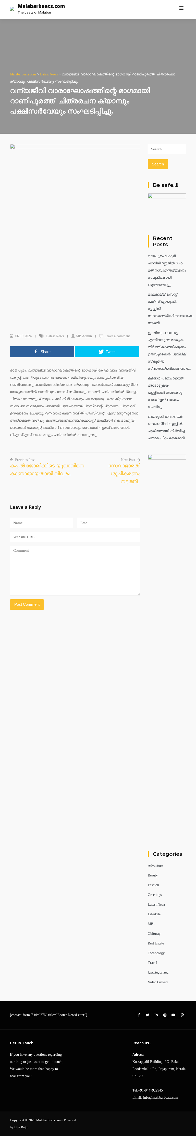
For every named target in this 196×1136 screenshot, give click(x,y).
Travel (152, 963)
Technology (156, 953)
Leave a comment (117, 336)
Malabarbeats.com (41, 6)
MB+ (151, 924)
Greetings (155, 895)
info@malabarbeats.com (160, 1097)
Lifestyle (154, 914)
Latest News (55, 336)
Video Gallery (158, 982)
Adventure (155, 866)
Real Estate (156, 943)
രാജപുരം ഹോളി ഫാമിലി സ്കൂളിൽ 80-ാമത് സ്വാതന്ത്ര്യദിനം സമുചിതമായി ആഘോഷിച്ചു (167, 270)
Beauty (153, 875)
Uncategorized (158, 972)
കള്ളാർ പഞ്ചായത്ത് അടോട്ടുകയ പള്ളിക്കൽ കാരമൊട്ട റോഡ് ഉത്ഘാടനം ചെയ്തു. (165, 392)
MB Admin (84, 336)
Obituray (154, 934)
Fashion (153, 885)
